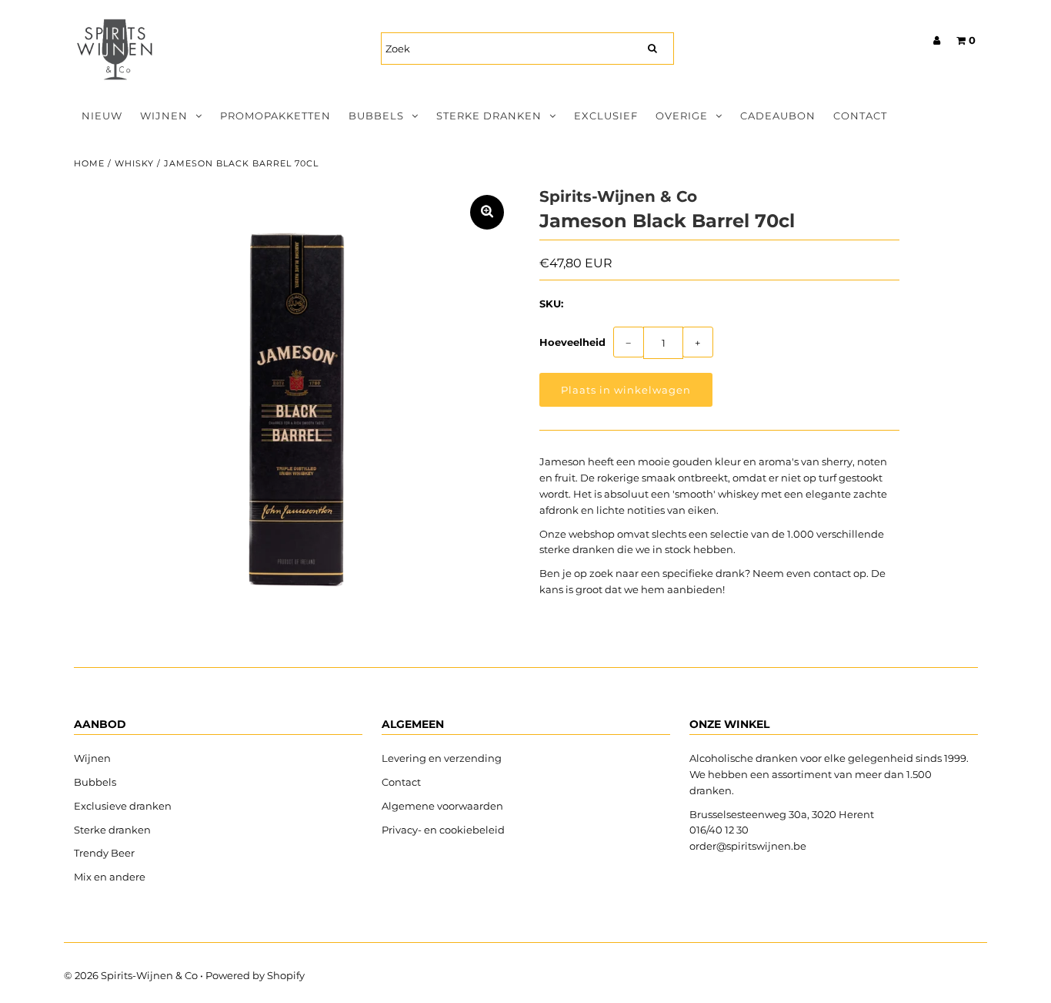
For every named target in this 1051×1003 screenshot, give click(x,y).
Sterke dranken (489, 115)
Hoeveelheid (572, 342)
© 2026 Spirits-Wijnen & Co (131, 975)
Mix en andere (111, 876)
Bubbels (376, 115)
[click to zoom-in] (487, 212)
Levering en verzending (442, 758)
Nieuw (102, 115)
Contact (860, 115)
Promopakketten (275, 115)
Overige (682, 115)
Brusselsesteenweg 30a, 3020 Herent (781, 814)
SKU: (551, 303)
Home (89, 163)
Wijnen (164, 115)
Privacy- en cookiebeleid (443, 830)
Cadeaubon (778, 115)
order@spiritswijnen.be (747, 846)
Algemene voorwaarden (442, 806)
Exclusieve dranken (123, 806)
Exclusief (606, 115)
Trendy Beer (104, 853)
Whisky (134, 163)
